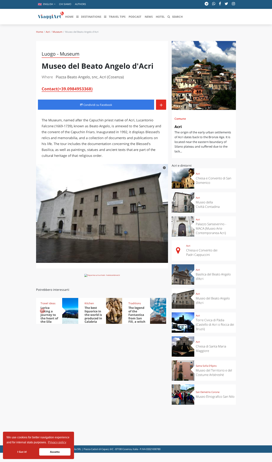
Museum (57, 31)
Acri (48, 31)
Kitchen (89, 303)
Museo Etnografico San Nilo (215, 396)
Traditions (134, 303)
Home (39, 31)
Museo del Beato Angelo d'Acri (213, 300)
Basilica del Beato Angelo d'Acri (213, 276)
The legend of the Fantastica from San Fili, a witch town (136, 316)
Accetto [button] (55, 451)
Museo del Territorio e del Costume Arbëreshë (214, 372)
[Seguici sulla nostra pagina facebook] (220, 3)
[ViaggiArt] (51, 16)
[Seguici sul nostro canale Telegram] (206, 3)
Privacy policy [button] (57, 442)
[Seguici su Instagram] (233, 3)
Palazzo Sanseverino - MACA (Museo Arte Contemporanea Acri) (211, 228)
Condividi (97, 105)
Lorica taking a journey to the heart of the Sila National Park (49, 318)
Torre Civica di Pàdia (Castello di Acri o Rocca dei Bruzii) (215, 324)
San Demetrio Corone (207, 392)
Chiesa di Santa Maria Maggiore (211, 348)
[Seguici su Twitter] (226, 3)
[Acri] (204, 75)
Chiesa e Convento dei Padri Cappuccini (201, 252)
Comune (180, 118)
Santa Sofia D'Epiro (206, 365)
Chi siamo (65, 4)
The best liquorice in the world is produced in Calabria (93, 315)
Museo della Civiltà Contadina (208, 204)
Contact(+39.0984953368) (67, 88)
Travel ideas (48, 303)
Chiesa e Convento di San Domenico (213, 180)
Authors (80, 4)
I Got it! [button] (22, 451)
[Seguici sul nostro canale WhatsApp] (213, 3)
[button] (46, 4)
